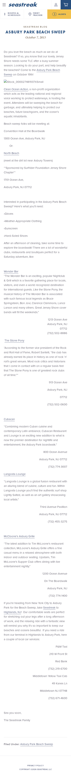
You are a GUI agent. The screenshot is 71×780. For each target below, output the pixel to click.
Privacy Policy (35, 765)
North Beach (11, 153)
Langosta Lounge (15, 474)
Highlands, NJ (12, 612)
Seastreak (49, 607)
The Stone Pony (14, 340)
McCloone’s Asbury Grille (19, 536)
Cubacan (9, 419)
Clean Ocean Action (16, 89)
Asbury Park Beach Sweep (36, 744)
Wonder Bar (11, 271)
